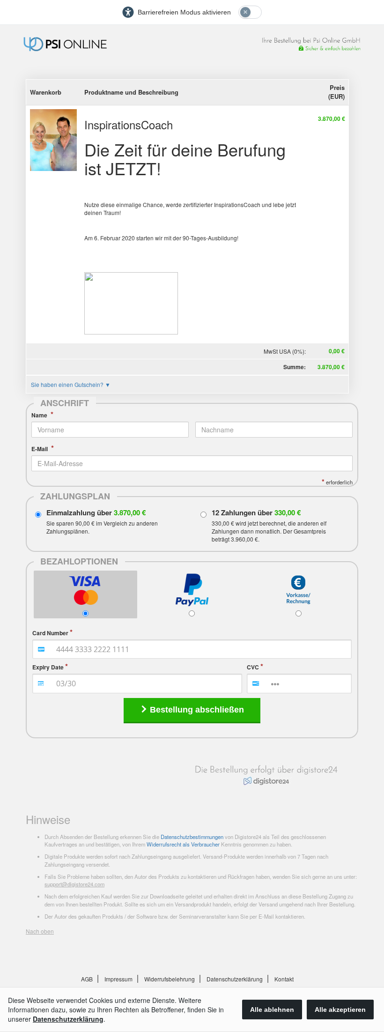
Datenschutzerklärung (235, 979)
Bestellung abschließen (197, 709)
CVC (253, 667)
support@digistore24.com (74, 884)
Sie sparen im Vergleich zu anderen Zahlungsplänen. (102, 527)
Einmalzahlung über (96, 513)
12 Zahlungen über (256, 513)
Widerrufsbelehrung (169, 979)
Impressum (118, 979)
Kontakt (284, 979)
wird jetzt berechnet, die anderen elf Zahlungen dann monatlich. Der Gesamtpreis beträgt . (269, 531)
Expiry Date (48, 667)
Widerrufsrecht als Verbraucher (183, 844)
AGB (87, 979)
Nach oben (40, 931)
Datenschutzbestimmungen (192, 836)
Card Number (50, 633)
